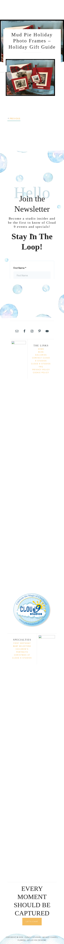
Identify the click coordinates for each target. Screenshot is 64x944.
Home (41, 349)
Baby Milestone (22, 646)
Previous (15, 118)
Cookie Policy (41, 372)
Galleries (41, 355)
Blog (41, 352)
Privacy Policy (41, 369)
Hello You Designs (36, 940)
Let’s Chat (32, 921)
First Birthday (22, 643)
